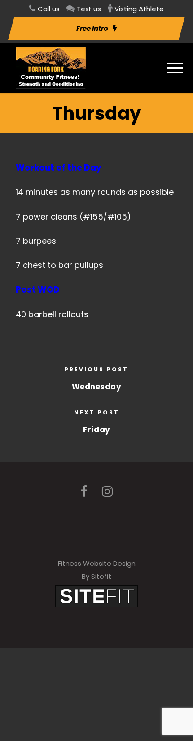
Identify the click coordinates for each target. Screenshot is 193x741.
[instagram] (107, 492)
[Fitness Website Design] (96, 595)
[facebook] (84, 492)
